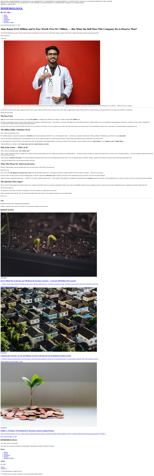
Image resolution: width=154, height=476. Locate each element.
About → (3, 467)
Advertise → (4, 468)
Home (5, 15)
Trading (6, 18)
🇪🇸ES (9, 12)
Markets (6, 16)
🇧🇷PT (2, 12)
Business (6, 21)
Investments (7, 19)
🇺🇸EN (6, 12)
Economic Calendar (9, 22)
